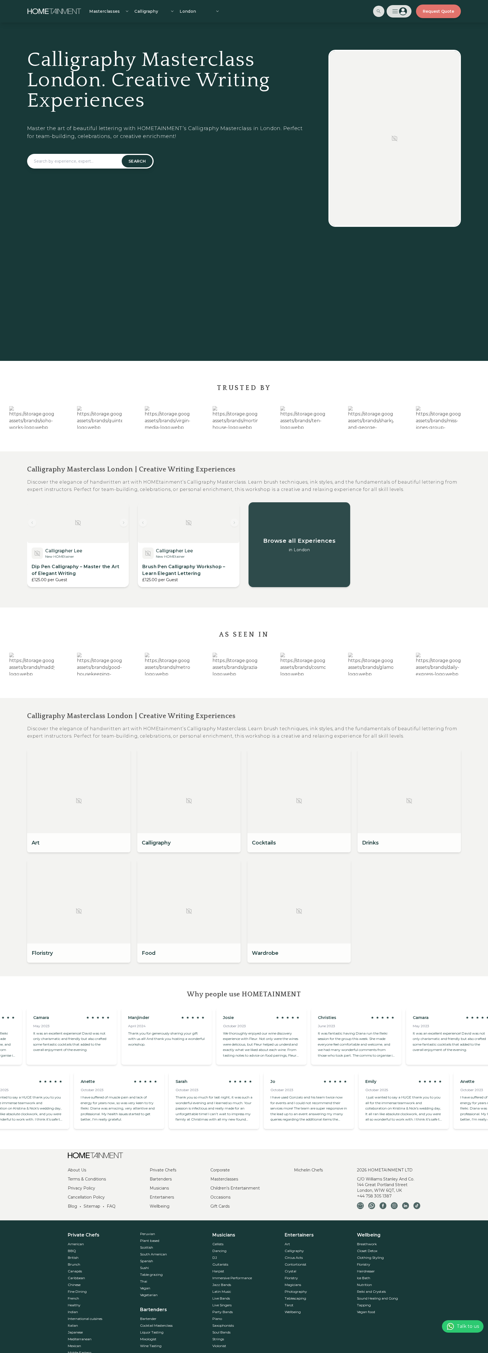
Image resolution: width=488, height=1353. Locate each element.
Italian (73, 1325)
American (76, 1244)
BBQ (72, 1251)
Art (287, 1244)
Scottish (146, 1247)
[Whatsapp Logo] (371, 1205)
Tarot (289, 1305)
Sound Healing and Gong (377, 1298)
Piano (217, 1319)
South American (153, 1254)
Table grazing (151, 1274)
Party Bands (222, 1312)
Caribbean (76, 1278)
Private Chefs (163, 1170)
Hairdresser (366, 1271)
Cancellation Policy (86, 1197)
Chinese (74, 1285)
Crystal (290, 1271)
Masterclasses (224, 1179)
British (73, 1257)
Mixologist (148, 1339)
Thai (143, 1281)
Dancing (219, 1251)
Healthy (74, 1305)
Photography (296, 1291)
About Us (77, 1170)
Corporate (220, 1170)
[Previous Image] (32, 523)
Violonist (219, 1346)
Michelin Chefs (308, 1170)
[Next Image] (124, 523)
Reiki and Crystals (371, 1291)
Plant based (149, 1240)
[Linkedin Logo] (405, 1205)
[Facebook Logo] (383, 1205)
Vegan (145, 1288)
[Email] (360, 1205)
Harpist (218, 1271)
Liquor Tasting (152, 1332)
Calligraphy (294, 1251)
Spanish (146, 1261)
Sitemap (92, 1206)
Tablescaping (295, 1298)
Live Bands (221, 1298)
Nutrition (364, 1285)
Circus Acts (294, 1257)
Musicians (159, 1188)
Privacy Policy (81, 1188)
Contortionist (295, 1264)
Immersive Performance (232, 1278)
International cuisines (85, 1319)
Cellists (217, 1244)
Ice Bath (363, 1278)
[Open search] (378, 11)
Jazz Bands (221, 1285)
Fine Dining (77, 1291)
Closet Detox (367, 1251)
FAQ (111, 1206)
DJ (214, 1257)
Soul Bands (221, 1332)
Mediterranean (79, 1339)
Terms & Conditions (87, 1179)
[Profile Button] (399, 11)
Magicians (293, 1285)
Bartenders (161, 1179)
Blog (72, 1206)
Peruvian (147, 1234)
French (73, 1298)
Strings (218, 1339)
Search (137, 161)
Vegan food (366, 1312)
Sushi (144, 1268)
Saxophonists (223, 1325)
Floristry (291, 1278)
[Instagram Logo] (394, 1205)
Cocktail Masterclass (156, 1325)
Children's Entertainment (235, 1188)
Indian (73, 1312)
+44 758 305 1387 (374, 1196)
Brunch (74, 1264)
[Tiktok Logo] (416, 1205)
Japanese (75, 1332)
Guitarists (220, 1264)
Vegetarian (149, 1295)
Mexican (74, 1346)
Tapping (364, 1305)
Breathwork (367, 1244)
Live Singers (222, 1305)
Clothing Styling (370, 1257)
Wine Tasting (151, 1346)
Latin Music (221, 1291)
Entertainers (162, 1197)
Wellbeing (159, 1206)
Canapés (75, 1271)
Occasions (220, 1197)
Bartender (148, 1319)
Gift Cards (220, 1206)
